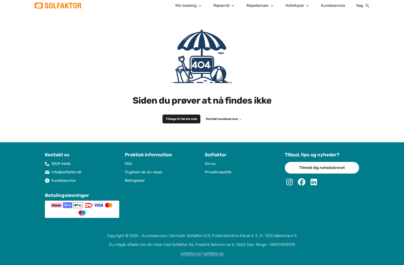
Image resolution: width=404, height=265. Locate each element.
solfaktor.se (214, 253)
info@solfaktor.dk (66, 172)
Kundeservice (333, 5)
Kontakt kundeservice (224, 119)
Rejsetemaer (257, 5)
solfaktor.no (190, 253)
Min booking (186, 5)
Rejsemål (221, 5)
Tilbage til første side (181, 119)
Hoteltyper (294, 5)
